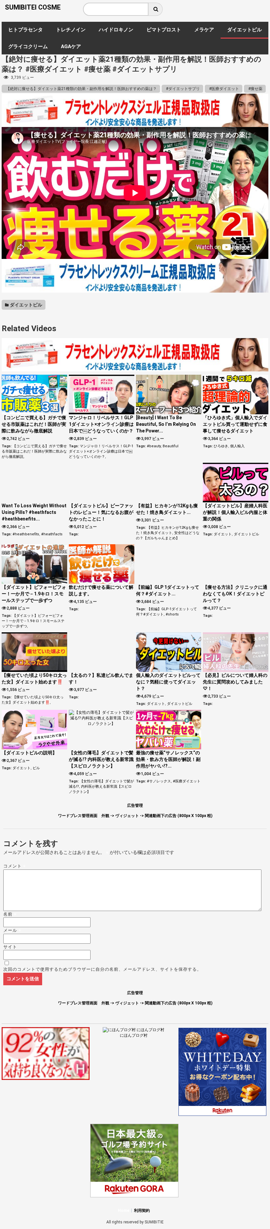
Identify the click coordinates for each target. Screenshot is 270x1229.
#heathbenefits (26, 534)
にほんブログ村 (134, 1035)
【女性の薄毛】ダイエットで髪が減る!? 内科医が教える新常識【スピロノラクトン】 (101, 759)
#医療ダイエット (223, 88)
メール (12, 930)
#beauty (154, 446)
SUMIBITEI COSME (33, 7)
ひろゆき (221, 446)
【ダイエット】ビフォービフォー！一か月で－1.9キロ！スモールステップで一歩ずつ (34, 593)
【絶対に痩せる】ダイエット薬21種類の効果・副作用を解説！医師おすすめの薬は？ (81, 88)
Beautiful (170, 446)
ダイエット (223, 534)
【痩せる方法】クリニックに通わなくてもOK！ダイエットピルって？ (235, 593)
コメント (14, 866)
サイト (10, 946)
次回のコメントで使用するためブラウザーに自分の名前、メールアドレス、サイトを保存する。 (102, 969)
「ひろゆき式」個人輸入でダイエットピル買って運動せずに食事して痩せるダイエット (235, 424)
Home (123, 1210)
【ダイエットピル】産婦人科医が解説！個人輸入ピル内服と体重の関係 (235, 512)
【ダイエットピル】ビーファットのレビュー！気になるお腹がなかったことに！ (101, 512)
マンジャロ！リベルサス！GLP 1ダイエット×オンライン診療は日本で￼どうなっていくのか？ (101, 424)
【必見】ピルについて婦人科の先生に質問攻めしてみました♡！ (235, 682)
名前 (10, 914)
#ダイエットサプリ (182, 88)
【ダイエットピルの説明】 (29, 752)
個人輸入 (237, 446)
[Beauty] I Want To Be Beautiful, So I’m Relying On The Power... (166, 424)
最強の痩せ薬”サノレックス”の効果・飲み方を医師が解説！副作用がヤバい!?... (168, 759)
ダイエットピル (25, 304)
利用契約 (142, 1210)
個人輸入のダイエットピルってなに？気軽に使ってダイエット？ (168, 682)
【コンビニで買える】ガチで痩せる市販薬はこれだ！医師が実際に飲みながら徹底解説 (34, 424)
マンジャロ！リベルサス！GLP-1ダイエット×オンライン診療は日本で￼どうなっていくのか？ (101, 451)
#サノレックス (159, 781)
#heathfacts (52, 534)
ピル (36, 768)
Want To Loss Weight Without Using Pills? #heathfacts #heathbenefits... (34, 512)
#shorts (172, 614)
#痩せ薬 (254, 88)
